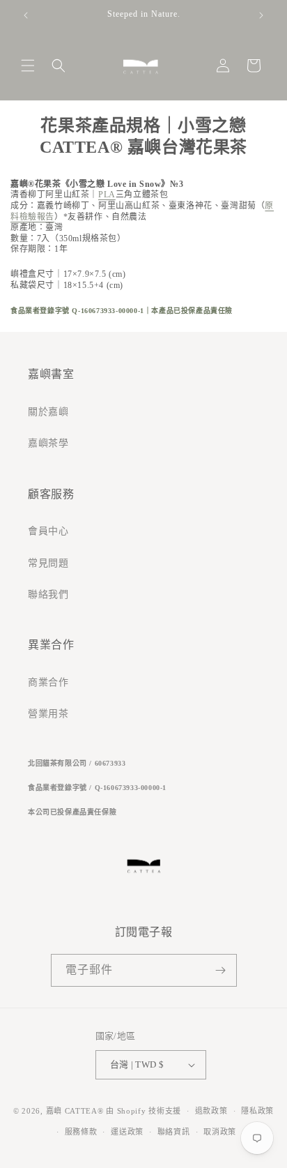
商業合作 (48, 682)
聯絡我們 (48, 594)
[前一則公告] (25, 15)
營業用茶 (48, 713)
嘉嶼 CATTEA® (75, 1111)
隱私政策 (257, 1111)
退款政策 (211, 1111)
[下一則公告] (261, 15)
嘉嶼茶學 (48, 443)
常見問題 (48, 563)
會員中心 (48, 531)
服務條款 (81, 1132)
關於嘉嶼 (48, 412)
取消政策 (219, 1132)
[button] (28, 65)
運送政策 (127, 1132)
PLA (107, 194)
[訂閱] (220, 970)
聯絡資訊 (173, 1132)
